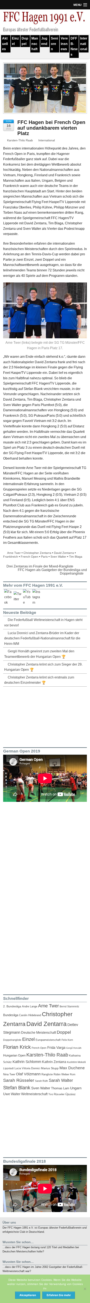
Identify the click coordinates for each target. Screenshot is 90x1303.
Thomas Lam (60, 1088)
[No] (85, 1289)
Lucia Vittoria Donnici (27, 1068)
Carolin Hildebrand (30, 1015)
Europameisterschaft (48, 1039)
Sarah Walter (61, 1080)
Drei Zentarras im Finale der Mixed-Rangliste (39, 566)
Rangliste (47, 1074)
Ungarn (75, 1088)
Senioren (54, 44)
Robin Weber (61, 1074)
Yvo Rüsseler (56, 1094)
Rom (72, 1074)
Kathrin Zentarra (54, 1062)
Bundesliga (10, 1015)
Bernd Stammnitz (69, 1006)
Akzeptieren (27, 1295)
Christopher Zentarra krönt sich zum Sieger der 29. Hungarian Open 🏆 (43, 667)
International (83, 44)
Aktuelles (5, 44)
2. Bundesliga (12, 1006)
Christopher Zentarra (37, 552)
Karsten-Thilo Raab (19, 140)
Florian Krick (17, 1047)
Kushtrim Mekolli (76, 1062)
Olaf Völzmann (28, 1074)
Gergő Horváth (73, 1048)
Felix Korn (67, 1040)
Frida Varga (56, 1047)
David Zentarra (64, 552)
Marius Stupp (50, 1068)
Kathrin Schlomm (27, 1062)
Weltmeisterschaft (34, 1094)
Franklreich (10, 556)
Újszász (70, 1094)
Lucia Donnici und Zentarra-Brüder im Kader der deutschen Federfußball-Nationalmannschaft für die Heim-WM (42, 638)
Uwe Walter (11, 1094)
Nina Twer (9, 1074)
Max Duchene (72, 1068)
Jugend (44, 41)
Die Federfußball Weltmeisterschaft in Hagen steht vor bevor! (43, 622)
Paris (44, 556)
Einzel (15, 41)
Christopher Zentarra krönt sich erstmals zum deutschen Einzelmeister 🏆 (39, 680)
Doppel (25, 41)
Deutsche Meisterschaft (38, 1032)
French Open (29, 556)
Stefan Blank (16, 1087)
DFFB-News (74, 46)
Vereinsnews (64, 44)
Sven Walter (58, 556)
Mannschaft (34, 44)
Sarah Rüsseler (18, 1080)
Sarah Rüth (41, 1080)
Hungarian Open (14, 1055)
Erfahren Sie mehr (59, 1295)
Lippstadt (8, 1068)
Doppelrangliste (12, 1040)
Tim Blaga (75, 556)
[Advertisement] (34, 716)
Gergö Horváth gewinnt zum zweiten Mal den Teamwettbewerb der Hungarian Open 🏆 (39, 653)
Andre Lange (29, 1006)
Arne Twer (14, 552)
